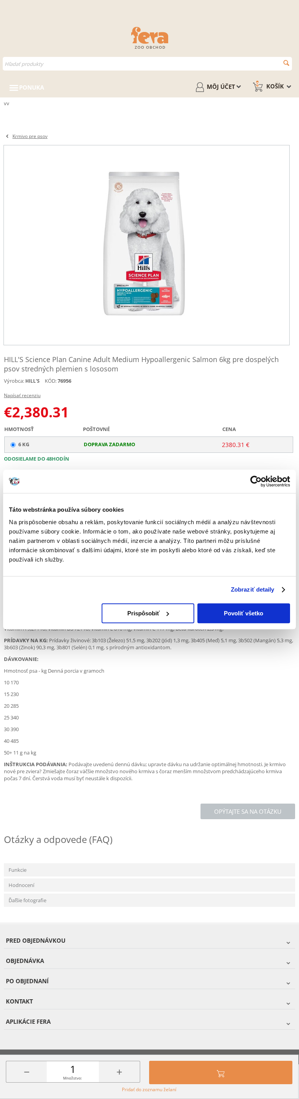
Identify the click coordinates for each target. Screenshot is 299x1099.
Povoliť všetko (243, 613)
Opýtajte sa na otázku (247, 811)
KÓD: (50, 380)
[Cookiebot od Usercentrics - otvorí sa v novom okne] (256, 481)
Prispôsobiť (143, 613)
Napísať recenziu (22, 395)
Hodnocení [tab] (21, 885)
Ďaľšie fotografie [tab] (27, 900)
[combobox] (147, 64)
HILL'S (32, 381)
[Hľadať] (286, 63)
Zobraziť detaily (252, 589)
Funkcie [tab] (17, 869)
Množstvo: (72, 1078)
